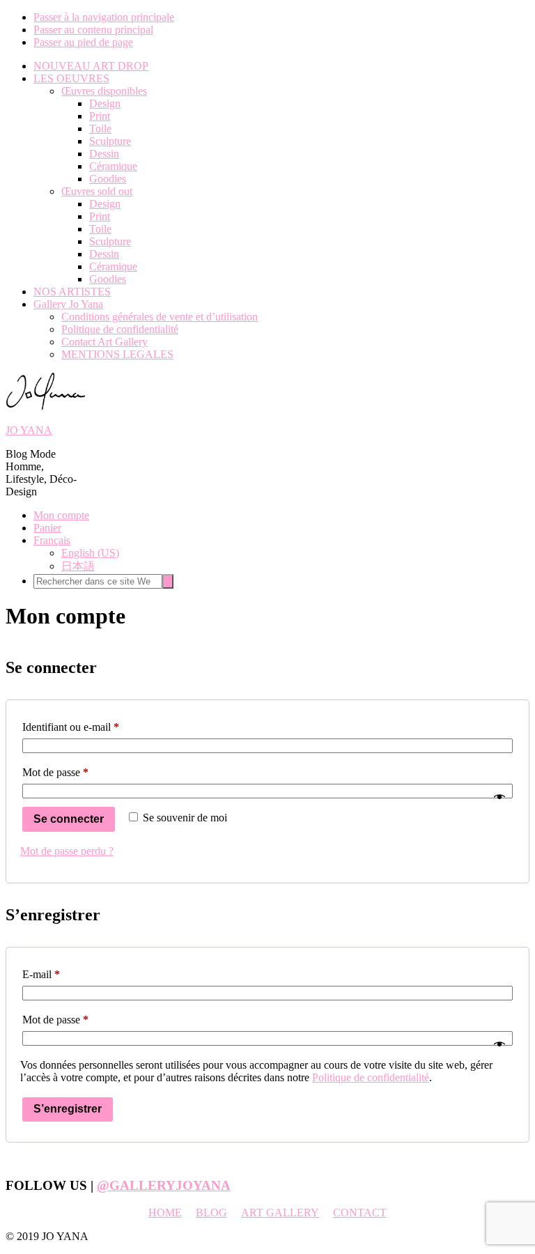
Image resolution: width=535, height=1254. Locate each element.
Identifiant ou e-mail (95, 726)
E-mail (65, 974)
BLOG (211, 1212)
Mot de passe (79, 772)
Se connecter (68, 819)
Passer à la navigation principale (103, 17)
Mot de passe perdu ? (67, 851)
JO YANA (29, 430)
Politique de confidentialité (370, 1077)
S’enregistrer (67, 1109)
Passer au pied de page (83, 42)
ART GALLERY (280, 1212)
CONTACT (360, 1212)
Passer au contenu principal (93, 30)
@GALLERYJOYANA (164, 1185)
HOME (165, 1212)
